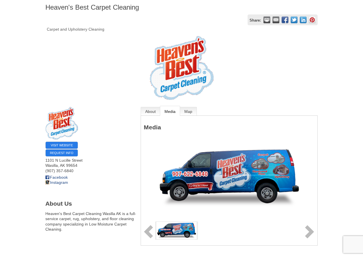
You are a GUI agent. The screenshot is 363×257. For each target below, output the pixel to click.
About (150, 111)
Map (188, 111)
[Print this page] (266, 19)
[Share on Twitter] (294, 19)
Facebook (59, 177)
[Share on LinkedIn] (303, 19)
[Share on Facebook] (285, 19)
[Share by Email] (276, 19)
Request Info (61, 153)
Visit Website (62, 145)
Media (170, 111)
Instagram (59, 182)
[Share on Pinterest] (312, 19)
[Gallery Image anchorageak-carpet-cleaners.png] (176, 230)
